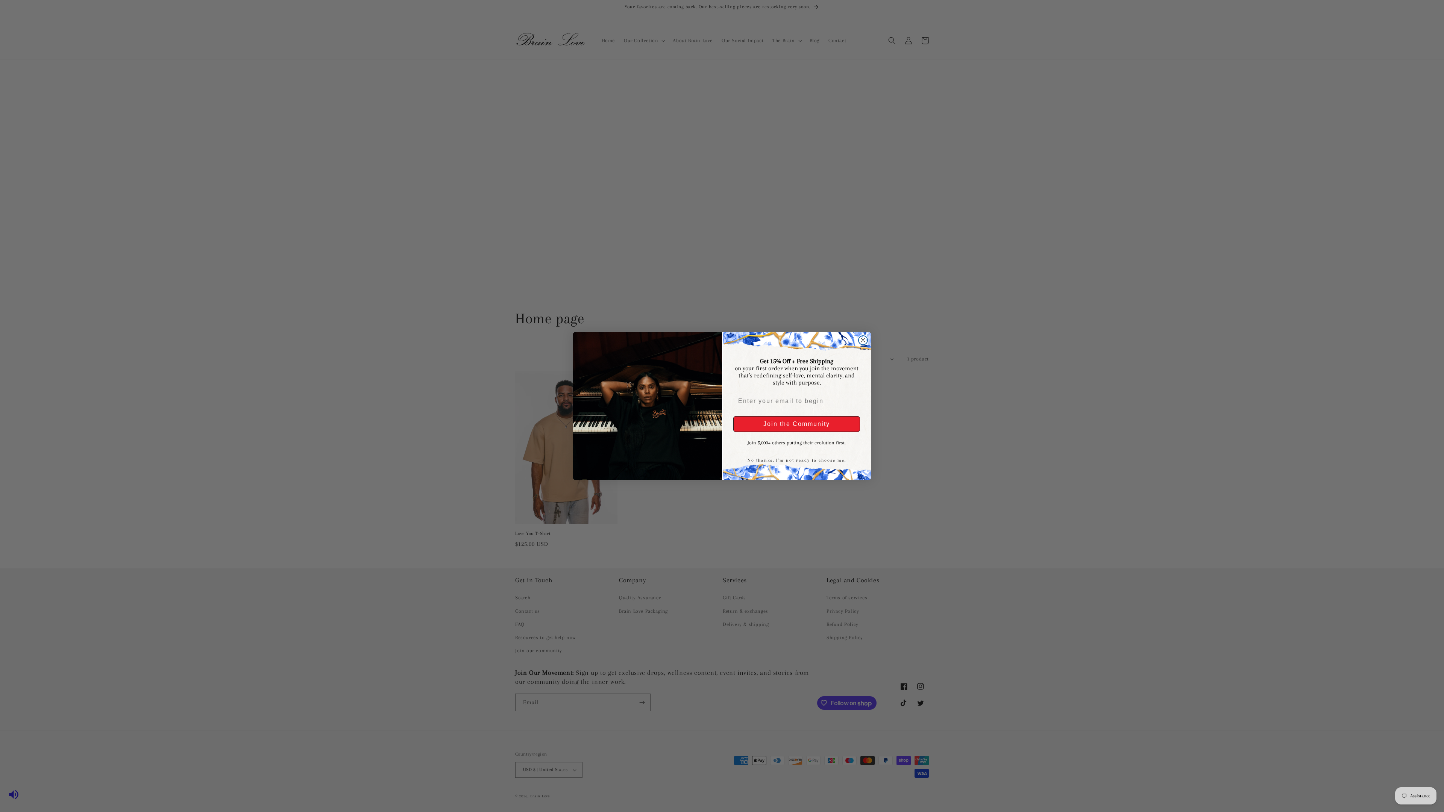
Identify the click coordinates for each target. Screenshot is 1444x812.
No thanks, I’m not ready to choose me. (797, 460)
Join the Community (796, 424)
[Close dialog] (863, 340)
